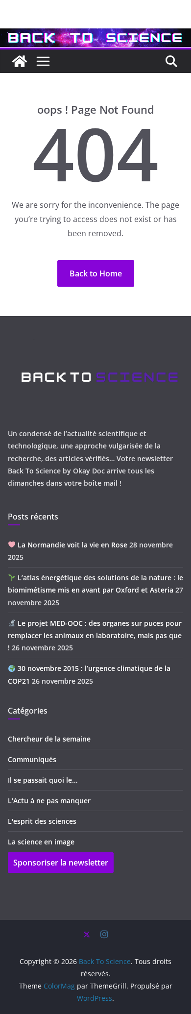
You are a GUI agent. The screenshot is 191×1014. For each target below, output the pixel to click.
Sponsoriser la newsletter (60, 862)
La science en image (41, 841)
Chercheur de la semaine (49, 738)
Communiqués (32, 759)
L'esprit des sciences (42, 821)
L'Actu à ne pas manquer (49, 800)
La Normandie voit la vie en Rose (71, 544)
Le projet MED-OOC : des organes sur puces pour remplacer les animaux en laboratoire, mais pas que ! (95, 635)
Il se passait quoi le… (42, 780)
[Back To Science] (95, 35)
